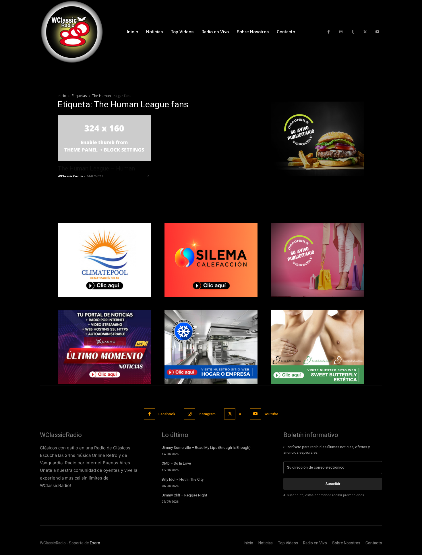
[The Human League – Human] (104, 138)
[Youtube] (377, 32)
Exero (95, 543)
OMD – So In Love (176, 463)
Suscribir (333, 483)
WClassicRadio (70, 176)
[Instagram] (341, 32)
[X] (365, 32)
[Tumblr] (353, 32)
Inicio (62, 95)
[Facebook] (328, 32)
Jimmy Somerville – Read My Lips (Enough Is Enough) (206, 447)
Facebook (166, 414)
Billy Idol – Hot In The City (183, 479)
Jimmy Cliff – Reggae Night (184, 495)
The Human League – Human (96, 168)
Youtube (271, 414)
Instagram (207, 414)
